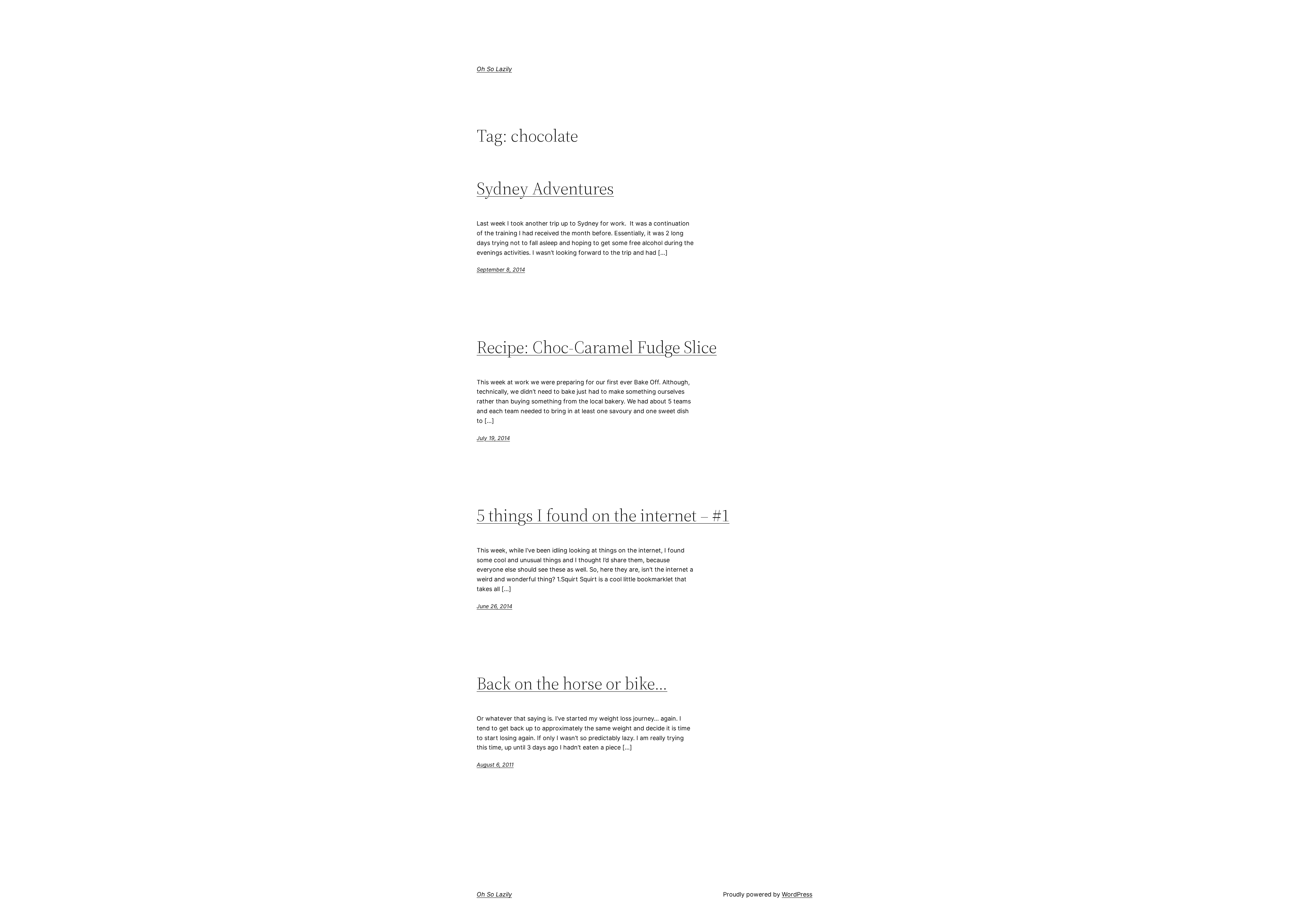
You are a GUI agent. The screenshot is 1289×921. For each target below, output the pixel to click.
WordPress (797, 894)
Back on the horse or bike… (572, 683)
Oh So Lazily (494, 68)
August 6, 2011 (495, 764)
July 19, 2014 (493, 438)
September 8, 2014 (501, 269)
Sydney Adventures (545, 188)
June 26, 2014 (494, 606)
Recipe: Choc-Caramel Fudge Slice (597, 347)
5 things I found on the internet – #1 (603, 515)
